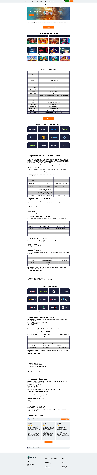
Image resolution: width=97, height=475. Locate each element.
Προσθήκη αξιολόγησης (65, 419)
